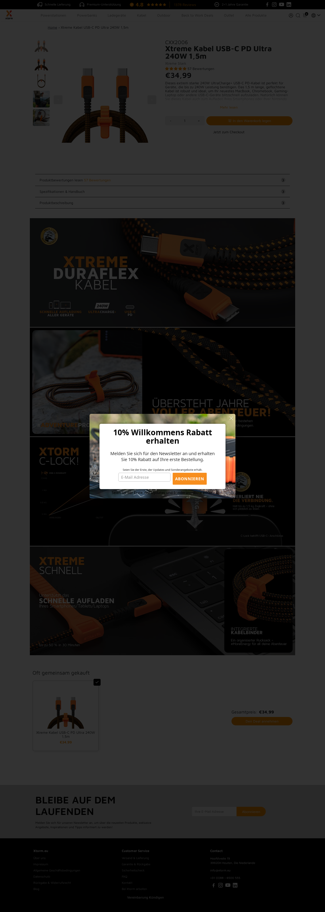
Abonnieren (189, 478)
